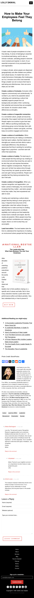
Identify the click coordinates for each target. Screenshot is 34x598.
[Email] (26, 587)
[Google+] (14, 587)
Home (17, 549)
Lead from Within (12, 413)
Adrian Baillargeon (10, 426)
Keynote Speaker (17, 559)
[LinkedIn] (23, 587)
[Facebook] (8, 587)
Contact (17, 568)
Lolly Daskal (8, 2)
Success (22, 416)
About (16, 552)
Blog (17, 556)
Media (17, 566)
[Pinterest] (17, 587)
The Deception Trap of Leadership (16, 349)
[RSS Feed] (20, 587)
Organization (14, 416)
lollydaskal (11, 458)
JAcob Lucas (9, 479)
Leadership (22, 413)
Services (17, 554)
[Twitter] (11, 587)
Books (17, 563)
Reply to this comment (11, 451)
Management (5, 416)
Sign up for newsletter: (17, 574)
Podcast (17, 561)
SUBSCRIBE (17, 582)
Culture (4, 413)
